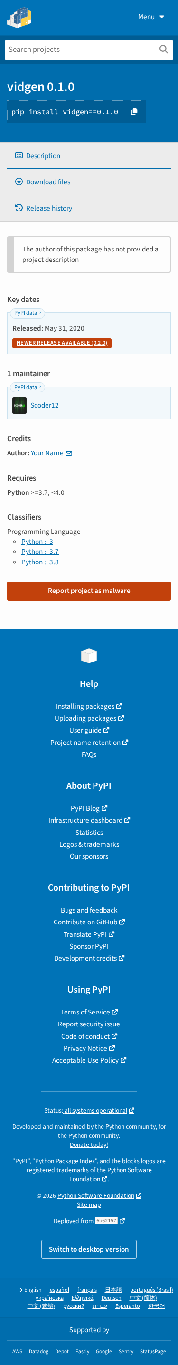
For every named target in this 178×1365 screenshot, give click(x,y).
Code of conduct (85, 1036)
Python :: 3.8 (40, 562)
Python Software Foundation (95, 1195)
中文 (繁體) (41, 1306)
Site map (89, 1204)
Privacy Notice (85, 1048)
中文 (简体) (143, 1298)
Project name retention (85, 742)
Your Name (47, 453)
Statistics (89, 832)
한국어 (156, 1306)
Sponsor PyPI (89, 946)
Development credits (85, 958)
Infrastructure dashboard (85, 820)
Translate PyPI (85, 934)
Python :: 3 (37, 541)
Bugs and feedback (89, 910)
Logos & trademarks (89, 844)
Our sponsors (89, 856)
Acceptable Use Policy (85, 1060)
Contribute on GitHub (85, 922)
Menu (146, 16)
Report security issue (89, 1024)
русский (73, 1306)
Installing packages (85, 706)
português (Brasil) (151, 1290)
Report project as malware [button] (89, 590)
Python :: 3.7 (40, 551)
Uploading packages (85, 718)
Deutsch (112, 1298)
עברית (100, 1306)
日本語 (113, 1290)
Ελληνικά (83, 1298)
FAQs (89, 754)
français (87, 1290)
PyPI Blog (85, 808)
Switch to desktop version (89, 1249)
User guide (85, 730)
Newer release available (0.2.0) (62, 343)
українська (50, 1298)
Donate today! (89, 1144)
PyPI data (25, 313)
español (59, 1290)
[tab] (89, 156)
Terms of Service (85, 1012)
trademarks (72, 1169)
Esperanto (127, 1306)
